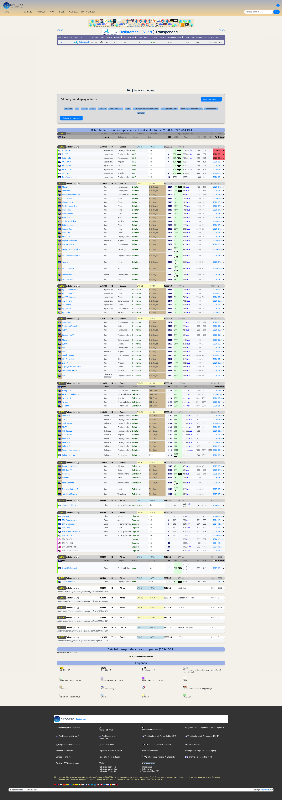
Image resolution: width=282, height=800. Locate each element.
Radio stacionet (116, 109)
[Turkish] (101, 784)
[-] (19, 12)
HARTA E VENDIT (88, 12)
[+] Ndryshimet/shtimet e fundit (146, 109)
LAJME (6, 12)
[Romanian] (110, 784)
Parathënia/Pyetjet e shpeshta (68, 728)
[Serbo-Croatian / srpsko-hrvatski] (107, 784)
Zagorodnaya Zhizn (70, 466)
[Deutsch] (64, 784)
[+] (14, 12)
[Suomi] (95, 784)
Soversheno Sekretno (71, 194)
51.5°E (148, 32)
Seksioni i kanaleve (150, 751)
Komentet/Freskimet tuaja (142, 656)
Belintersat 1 (130, 32)
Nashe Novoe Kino (69, 206)
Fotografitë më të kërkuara (109, 757)
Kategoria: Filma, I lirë (107, 771)
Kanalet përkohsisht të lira (191, 109)
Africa (122, 500)
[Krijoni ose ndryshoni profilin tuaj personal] (278, 5)
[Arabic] (98, 784)
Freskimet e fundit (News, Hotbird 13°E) (160, 736)
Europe (123, 147)
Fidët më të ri (147, 769)
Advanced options (211, 99)
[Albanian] (116, 784)
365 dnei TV (67, 470)
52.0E (60, 30)
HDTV (84, 109)
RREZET (62, 12)
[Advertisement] (141, 66)
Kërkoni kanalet (193, 745)
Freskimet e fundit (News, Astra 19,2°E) (203, 736)
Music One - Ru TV (69, 370)
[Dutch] (61, 784)
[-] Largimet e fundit (169, 109)
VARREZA (73, 12)
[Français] (58, 784)
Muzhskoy (66, 340)
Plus (64, 375)
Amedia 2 (66, 236)
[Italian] (79, 784)
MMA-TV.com (67, 279)
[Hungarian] (113, 784)
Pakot (187, 751)
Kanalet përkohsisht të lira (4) (159, 745)
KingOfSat (265, 790)
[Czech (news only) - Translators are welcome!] (85, 784)
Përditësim (219, 137)
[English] (55, 784)
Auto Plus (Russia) (69, 494)
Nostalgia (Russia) (69, 326)
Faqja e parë (81, 719)
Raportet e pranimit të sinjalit (110, 751)
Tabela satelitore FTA (150, 771)
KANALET (41, 12)
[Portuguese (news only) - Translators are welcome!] (73, 784)
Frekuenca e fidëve (149, 767)
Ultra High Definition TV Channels (161, 757)
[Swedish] (67, 784)
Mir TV (64, 427)
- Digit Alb (200, 751)
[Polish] (82, 784)
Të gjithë (68, 109)
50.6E (221, 30)
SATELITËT (28, 12)
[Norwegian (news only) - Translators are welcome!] (70, 784)
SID (169, 137)
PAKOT (52, 12)
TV (77, 109)
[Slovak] (89, 784)
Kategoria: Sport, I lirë (107, 767)
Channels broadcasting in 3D (200, 757)
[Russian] (104, 784)
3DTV (92, 109)
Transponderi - (211, 109)
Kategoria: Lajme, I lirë (108, 769)
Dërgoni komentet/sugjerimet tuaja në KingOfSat (204, 728)
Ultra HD (102, 109)
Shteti (106, 137)
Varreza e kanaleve (63, 757)
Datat (128, 109)
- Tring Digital (209, 751)
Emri (64, 137)
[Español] (76, 784)
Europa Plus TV (68, 335)
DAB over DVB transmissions (67, 763)
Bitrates (141, 113)
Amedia (65, 402)
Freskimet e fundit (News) (68, 736)
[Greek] (92, 784)
